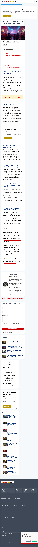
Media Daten (3, 535)
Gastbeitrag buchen (5, 537)
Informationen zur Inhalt (5, 527)
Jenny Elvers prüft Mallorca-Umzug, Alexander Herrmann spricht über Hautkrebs (14, 351)
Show (4, 110)
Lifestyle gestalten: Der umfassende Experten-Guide (10, 510)
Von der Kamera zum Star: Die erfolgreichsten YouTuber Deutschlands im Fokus (12, 432)
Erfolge (8, 223)
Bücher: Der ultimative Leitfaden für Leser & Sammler (11, 439)
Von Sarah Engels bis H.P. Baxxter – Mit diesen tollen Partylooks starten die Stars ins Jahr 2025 (12, 246)
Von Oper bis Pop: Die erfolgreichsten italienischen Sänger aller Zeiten (13, 505)
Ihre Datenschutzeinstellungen (7, 533)
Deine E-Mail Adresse (6, 310)
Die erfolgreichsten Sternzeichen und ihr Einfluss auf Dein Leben (12, 456)
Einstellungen (29, 540)
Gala (4, 149)
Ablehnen (28, 541)
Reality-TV (14, 198)
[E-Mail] (12, 294)
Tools (2, 531)
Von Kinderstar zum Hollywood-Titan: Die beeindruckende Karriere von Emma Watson (11, 424)
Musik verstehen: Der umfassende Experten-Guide (11, 461)
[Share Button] (3, 41)
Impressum (3, 522)
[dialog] (29, 537)
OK (34, 541)
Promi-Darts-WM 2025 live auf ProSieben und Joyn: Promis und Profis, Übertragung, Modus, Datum (12, 234)
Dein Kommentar (5, 315)
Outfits (4, 151)
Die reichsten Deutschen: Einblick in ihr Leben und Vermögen (12, 472)
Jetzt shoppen (6, 16)
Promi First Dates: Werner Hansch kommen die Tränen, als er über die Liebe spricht (12, 240)
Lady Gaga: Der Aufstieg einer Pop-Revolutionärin (11, 467)
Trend (12, 159)
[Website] (10, 294)
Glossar (2, 529)
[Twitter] (9, 294)
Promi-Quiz (9, 450)
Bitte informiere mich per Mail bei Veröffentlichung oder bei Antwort (13, 324)
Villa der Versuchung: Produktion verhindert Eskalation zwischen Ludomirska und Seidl (13, 343)
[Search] (31, 1)
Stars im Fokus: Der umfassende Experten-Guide (9, 515)
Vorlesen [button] (5, 44)
